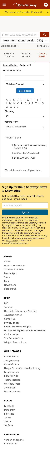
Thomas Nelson (12, 379)
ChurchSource (11, 364)
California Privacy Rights (18, 326)
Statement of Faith (14, 269)
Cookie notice (11, 334)
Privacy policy (11, 322)
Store (7, 277)
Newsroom (10, 284)
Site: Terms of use (13, 338)
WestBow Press (12, 383)
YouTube (8, 425)
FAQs (7, 303)
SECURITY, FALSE (27, 157)
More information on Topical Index (23, 170)
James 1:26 (20, 147)
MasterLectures (12, 391)
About (7, 261)
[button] (46, 5)
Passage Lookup (9, 55)
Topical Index (42, 55)
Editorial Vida (11, 375)
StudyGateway (11, 360)
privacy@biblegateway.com (15, 243)
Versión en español (14, 439)
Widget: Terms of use (15, 342)
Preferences (10, 443)
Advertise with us (13, 314)
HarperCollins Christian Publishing (22, 368)
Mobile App (10, 273)
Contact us (9, 318)
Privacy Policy (12, 240)
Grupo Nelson (11, 372)
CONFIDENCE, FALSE (28, 152)
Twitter (8, 421)
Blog (6, 281)
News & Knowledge (14, 265)
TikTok (7, 417)
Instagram (9, 409)
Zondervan (10, 387)
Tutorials (8, 307)
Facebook (9, 405)
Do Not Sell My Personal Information (24, 330)
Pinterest (9, 413)
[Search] (44, 34)
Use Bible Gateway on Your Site (20, 311)
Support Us (10, 288)
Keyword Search (26, 55)
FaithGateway (11, 356)
